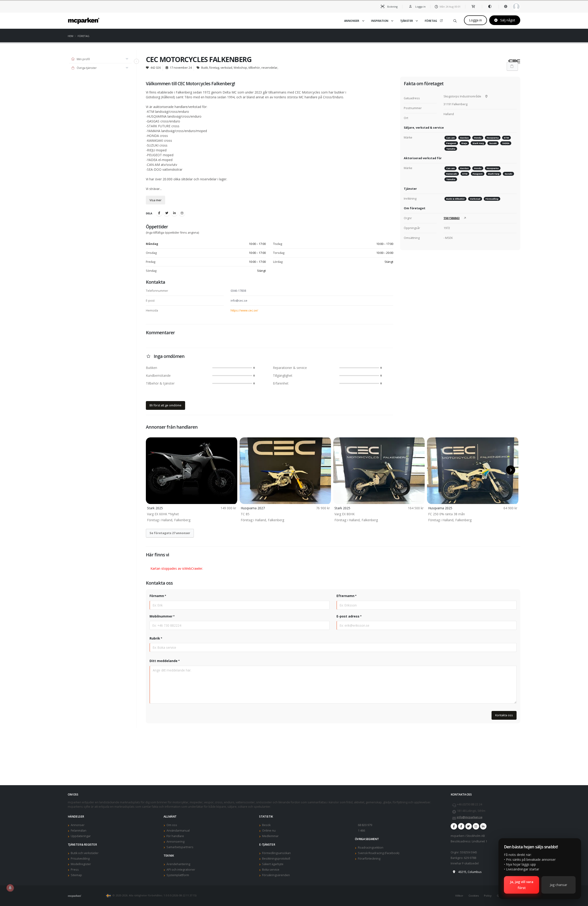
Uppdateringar (81, 836)
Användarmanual (178, 830)
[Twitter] (167, 213)
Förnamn (157, 596)
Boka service (270, 870)
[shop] (473, 6)
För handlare (175, 836)
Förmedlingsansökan (276, 853)
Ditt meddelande (164, 661)
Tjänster (406, 21)
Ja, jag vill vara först (521, 885)
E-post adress (347, 616)
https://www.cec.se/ (244, 310)
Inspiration (379, 21)
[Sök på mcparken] (455, 20)
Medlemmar (270, 836)
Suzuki (493, 143)
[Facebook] (159, 213)
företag (83, 36)
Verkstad (475, 198)
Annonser (351, 21)
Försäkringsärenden (276, 875)
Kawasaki (451, 173)
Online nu (269, 830)
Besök (266, 825)
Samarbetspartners (180, 847)
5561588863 (452, 218)
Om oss (172, 825)
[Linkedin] (174, 213)
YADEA (505, 143)
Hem (70, 36)
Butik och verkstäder (85, 853)
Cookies (474, 895)
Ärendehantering (178, 864)
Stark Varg (478, 143)
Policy (488, 895)
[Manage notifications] (10, 888)
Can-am (450, 137)
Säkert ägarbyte (272, 864)
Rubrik (155, 638)
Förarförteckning (369, 859)
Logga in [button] (420, 6)
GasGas (464, 137)
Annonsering (175, 842)
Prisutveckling (80, 859)
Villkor (459, 895)
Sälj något (507, 20)
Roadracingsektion (370, 847)
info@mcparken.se (469, 817)
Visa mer (155, 200)
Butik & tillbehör (455, 198)
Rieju (464, 143)
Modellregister (81, 864)
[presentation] (152, 470)
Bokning (392, 6)
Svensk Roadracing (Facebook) (378, 853)
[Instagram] (182, 213)
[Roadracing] (461, 826)
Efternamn (345, 596)
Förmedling (492, 198)
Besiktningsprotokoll (276, 859)
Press (75, 870)
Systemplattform (178, 875)
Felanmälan (78, 830)
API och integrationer (181, 870)
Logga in (475, 20)
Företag (431, 21)
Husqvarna (493, 137)
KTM (506, 137)
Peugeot (451, 143)
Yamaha (450, 148)
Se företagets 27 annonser (170, 533)
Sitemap (76, 875)
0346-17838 (238, 291)
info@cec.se (239, 301)
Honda (477, 137)
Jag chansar (558, 885)
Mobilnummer (161, 616)
